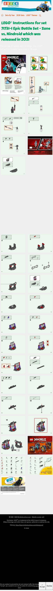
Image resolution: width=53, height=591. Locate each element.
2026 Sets (20, 15)
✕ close (26, 528)
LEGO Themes (31, 15)
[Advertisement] (26, 206)
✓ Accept (42, 586)
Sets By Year (10, 15)
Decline (49, 586)
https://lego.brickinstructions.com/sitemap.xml (29, 525)
